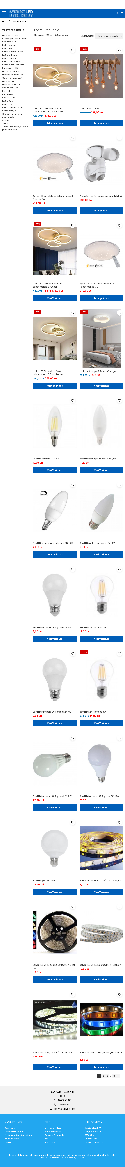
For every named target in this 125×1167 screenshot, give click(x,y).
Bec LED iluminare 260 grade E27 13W (52, 796)
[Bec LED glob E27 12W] (55, 847)
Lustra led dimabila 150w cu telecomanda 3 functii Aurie (48, 110)
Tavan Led (7, 123)
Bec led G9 (7, 94)
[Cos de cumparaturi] (121, 13)
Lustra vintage (9, 110)
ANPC (47, 1138)
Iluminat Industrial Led (12, 74)
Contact (8, 1142)
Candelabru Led (10, 87)
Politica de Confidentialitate (18, 1135)
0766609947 (64, 1104)
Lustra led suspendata (13, 64)
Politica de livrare (13, 1138)
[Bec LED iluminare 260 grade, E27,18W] (102, 763)
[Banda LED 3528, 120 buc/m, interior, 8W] (102, 932)
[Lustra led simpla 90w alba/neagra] (102, 338)
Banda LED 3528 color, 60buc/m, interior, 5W (54, 966)
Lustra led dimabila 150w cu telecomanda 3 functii (47, 285)
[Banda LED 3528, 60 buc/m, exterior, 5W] (102, 847)
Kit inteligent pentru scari (14, 38)
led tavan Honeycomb (13, 71)
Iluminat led (8, 81)
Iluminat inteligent (11, 35)
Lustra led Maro (9, 58)
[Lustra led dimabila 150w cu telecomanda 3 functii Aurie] (55, 75)
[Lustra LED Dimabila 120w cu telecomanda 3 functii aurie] (55, 338)
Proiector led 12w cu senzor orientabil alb (101, 196)
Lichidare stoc (9, 41)
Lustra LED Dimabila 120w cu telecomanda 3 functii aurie (48, 373)
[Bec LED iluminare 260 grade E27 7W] (55, 679)
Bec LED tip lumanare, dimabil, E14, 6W (53, 543)
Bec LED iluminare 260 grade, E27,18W (99, 796)
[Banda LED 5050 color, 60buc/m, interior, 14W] (102, 1019)
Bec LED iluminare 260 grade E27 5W (52, 627)
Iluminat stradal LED (11, 84)
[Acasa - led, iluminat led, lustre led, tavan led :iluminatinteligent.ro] (21, 13)
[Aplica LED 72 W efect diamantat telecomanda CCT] (102, 251)
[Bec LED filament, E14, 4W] (55, 426)
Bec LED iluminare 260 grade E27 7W (52, 711)
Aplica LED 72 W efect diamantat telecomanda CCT (97, 285)
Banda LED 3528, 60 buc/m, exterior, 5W (101, 880)
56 (113, 1075)
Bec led (6, 91)
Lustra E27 (7, 104)
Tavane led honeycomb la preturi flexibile (15, 128)
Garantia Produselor (55, 1135)
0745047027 (64, 1100)
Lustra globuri (9, 45)
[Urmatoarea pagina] (118, 1076)
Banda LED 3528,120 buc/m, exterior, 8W (54, 1052)
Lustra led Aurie (9, 54)
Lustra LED (7, 48)
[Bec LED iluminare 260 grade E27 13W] (55, 763)
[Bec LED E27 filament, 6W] (102, 594)
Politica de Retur (53, 1131)
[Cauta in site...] (116, 13)
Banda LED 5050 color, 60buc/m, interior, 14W (101, 1054)
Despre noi (10, 1128)
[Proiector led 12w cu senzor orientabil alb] (102, 163)
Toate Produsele (19, 21)
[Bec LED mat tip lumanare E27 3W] (102, 510)
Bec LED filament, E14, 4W (46, 458)
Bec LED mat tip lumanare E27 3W (98, 543)
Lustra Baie (7, 100)
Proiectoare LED (10, 68)
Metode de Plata (53, 1128)
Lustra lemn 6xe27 (89, 108)
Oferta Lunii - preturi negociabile (12, 115)
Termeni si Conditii (14, 1131)
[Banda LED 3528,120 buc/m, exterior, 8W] (55, 1019)
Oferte (5, 120)
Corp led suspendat (12, 77)
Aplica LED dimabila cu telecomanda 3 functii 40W (53, 197)
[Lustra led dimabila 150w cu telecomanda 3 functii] (55, 251)
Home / (6, 21)
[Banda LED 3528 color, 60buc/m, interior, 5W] (55, 932)
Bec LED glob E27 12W (44, 880)
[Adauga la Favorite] (72, 50)
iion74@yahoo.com (64, 1108)
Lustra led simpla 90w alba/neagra (98, 371)
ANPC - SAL (50, 1142)
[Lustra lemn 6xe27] (102, 75)
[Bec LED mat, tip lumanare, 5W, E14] (102, 426)
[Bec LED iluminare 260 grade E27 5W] (55, 594)
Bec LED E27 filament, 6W (93, 627)
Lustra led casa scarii (12, 107)
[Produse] (4, 13)
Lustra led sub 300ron (12, 51)
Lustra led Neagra (11, 61)
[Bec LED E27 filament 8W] (102, 679)
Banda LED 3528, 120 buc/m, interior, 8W (101, 964)
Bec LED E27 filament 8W (93, 711)
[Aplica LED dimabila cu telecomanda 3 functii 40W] (55, 163)
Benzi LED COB (9, 97)
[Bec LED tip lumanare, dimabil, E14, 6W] (55, 510)
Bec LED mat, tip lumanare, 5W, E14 (98, 458)
